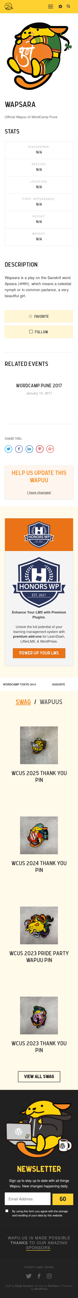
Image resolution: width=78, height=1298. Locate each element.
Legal (39, 1267)
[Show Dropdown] (60, 9)
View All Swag (39, 1076)
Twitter (29, 1276)
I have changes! (39, 492)
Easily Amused (24, 1286)
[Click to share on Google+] (50, 449)
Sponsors (38, 1247)
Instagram (49, 1276)
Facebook (39, 1276)
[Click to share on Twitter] (8, 449)
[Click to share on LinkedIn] (29, 449)
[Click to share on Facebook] (19, 449)
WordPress (41, 1289)
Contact (29, 1267)
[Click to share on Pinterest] (40, 449)
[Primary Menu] (50, 6)
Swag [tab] (23, 702)
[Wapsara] (39, 56)
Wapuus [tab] (51, 702)
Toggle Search (68, 6)
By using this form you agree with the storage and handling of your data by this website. (40, 1213)
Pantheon (53, 1286)
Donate (49, 1267)
